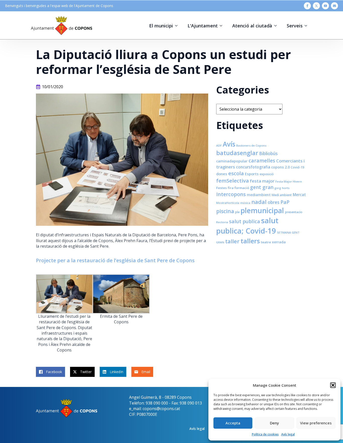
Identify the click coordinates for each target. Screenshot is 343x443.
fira (231, 188)
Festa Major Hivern (288, 181)
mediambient (259, 194)
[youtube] (325, 5)
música (245, 203)
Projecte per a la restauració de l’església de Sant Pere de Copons (115, 260)
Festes (221, 188)
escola (236, 173)
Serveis (295, 26)
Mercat (299, 194)
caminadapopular (232, 161)
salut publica (244, 221)
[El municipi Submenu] (178, 25)
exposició (267, 174)
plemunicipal (262, 210)
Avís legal (288, 434)
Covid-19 (297, 167)
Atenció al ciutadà (252, 26)
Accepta (232, 422)
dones (221, 173)
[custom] (334, 5)
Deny (274, 422)
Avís (229, 144)
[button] (332, 385)
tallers (250, 240)
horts (286, 188)
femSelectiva (232, 180)
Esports (252, 173)
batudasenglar (237, 153)
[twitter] (316, 5)
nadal (259, 202)
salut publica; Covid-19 (247, 225)
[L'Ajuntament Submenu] (222, 25)
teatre (266, 242)
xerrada (279, 242)
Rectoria (222, 222)
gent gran (261, 187)
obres (273, 202)
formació (242, 188)
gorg (277, 188)
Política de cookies (265, 434)
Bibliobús (268, 153)
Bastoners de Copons (251, 145)
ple (237, 212)
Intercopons (231, 194)
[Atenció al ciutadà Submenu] (277, 25)
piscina (225, 211)
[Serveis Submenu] (307, 25)
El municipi (161, 26)
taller (232, 241)
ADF (219, 145)
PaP (285, 202)
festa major (262, 181)
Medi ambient (282, 195)
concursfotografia (253, 166)
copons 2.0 (280, 167)
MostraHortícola (227, 203)
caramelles (262, 160)
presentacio (293, 212)
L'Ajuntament (203, 26)
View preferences (316, 422)
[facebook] (307, 5)
